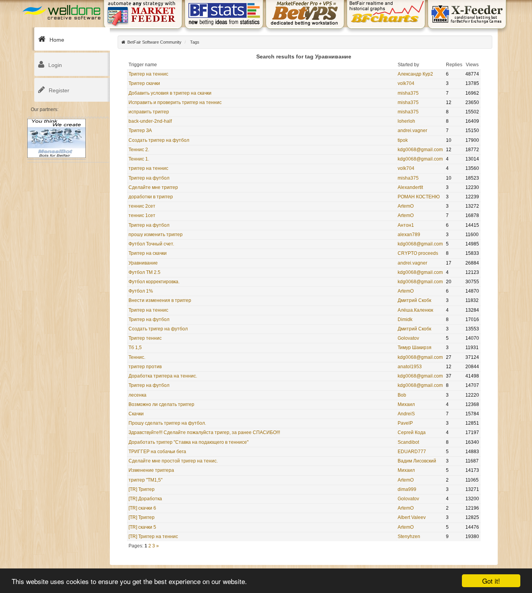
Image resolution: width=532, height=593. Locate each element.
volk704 (406, 83)
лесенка (137, 395)
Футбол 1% (141, 291)
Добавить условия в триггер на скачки (170, 93)
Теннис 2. (139, 149)
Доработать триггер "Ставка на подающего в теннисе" (188, 442)
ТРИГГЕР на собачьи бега (157, 451)
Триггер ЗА (140, 130)
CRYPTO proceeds (418, 253)
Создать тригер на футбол (158, 329)
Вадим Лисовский (417, 461)
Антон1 (406, 225)
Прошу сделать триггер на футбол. (167, 423)
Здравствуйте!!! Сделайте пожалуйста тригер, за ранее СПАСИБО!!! (204, 432)
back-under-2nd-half (150, 121)
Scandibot (408, 442)
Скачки (136, 414)
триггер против (145, 366)
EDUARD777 (412, 451)
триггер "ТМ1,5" (145, 480)
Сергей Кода (412, 432)
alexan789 (409, 234)
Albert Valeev (412, 517)
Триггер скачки (144, 83)
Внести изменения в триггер (160, 300)
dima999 (407, 489)
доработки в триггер (151, 196)
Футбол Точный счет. (151, 244)
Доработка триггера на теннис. (163, 376)
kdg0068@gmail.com (420, 149)
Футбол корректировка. (154, 281)
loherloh (406, 121)
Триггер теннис (145, 338)
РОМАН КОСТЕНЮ (419, 196)
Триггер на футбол (149, 178)
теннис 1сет (142, 215)
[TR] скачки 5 (142, 527)
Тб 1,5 (135, 347)
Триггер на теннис (148, 74)
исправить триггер (149, 112)
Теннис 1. (139, 159)
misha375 (408, 93)
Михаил (406, 404)
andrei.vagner (412, 130)
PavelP (405, 423)
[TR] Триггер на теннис (153, 536)
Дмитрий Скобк (414, 300)
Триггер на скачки (148, 253)
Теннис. (137, 357)
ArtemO (406, 206)
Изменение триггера (151, 470)
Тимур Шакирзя (415, 347)
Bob (402, 395)
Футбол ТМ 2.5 (144, 272)
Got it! (491, 581)
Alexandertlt (410, 187)
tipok (403, 140)
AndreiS (406, 414)
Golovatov (408, 338)
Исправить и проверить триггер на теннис (175, 102)
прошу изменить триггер (156, 234)
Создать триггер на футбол (159, 140)
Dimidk (405, 319)
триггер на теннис (148, 168)
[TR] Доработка (145, 498)
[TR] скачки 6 (142, 508)
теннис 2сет (142, 206)
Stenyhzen (409, 536)
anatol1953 (410, 366)
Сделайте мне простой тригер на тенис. (173, 461)
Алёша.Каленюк (415, 310)
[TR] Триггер (142, 489)
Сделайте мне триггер (153, 187)
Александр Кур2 (415, 74)
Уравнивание (143, 263)
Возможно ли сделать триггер (161, 404)
